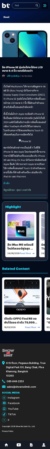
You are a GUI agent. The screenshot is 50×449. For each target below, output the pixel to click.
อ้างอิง (6, 183)
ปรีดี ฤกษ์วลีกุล (13, 76)
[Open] (45, 5)
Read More (25, 253)
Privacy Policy (7, 431)
